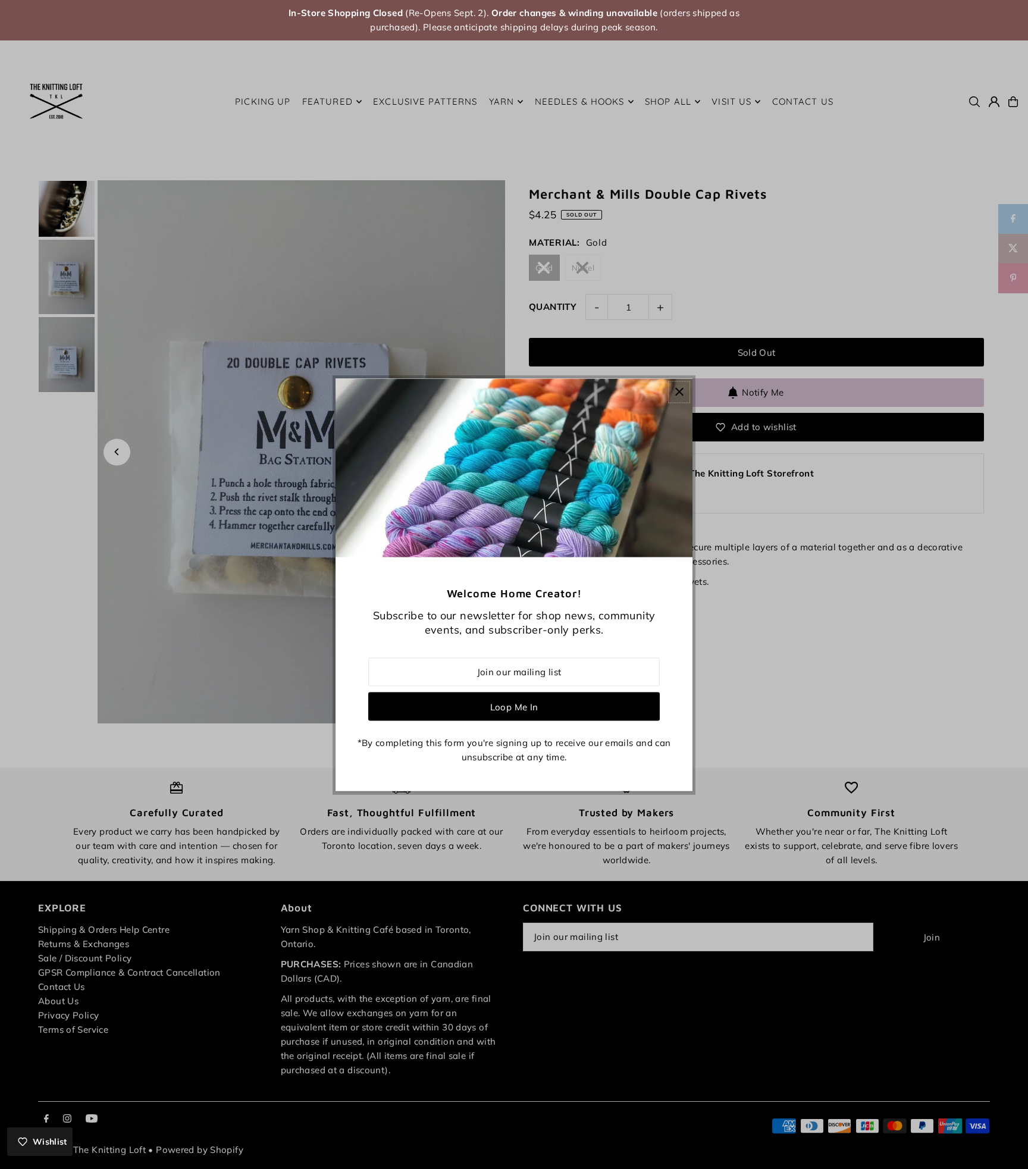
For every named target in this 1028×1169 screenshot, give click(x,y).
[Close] (679, 391)
